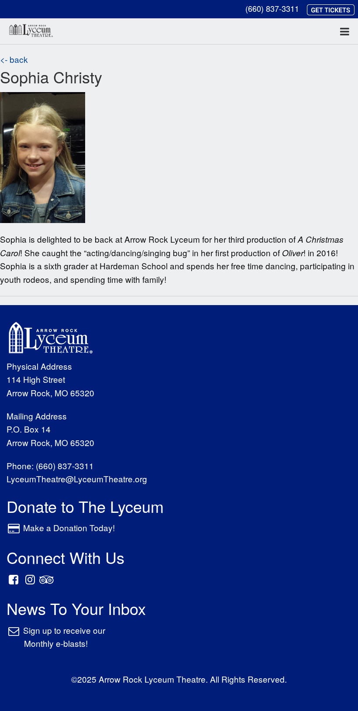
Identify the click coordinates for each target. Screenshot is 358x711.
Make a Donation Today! (69, 527)
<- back (14, 59)
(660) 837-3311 (272, 8)
